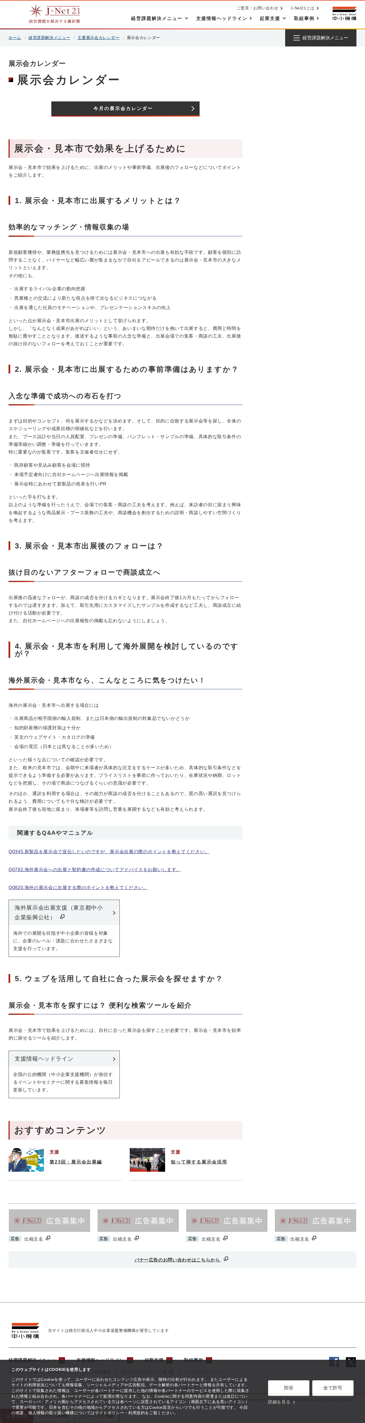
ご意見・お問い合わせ (257, 8)
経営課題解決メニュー (49, 37)
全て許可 (332, 1387)
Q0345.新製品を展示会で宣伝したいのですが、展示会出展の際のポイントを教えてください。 (109, 851)
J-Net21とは (303, 8)
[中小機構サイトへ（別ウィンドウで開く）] (344, 13)
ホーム (15, 37)
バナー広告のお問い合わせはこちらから (178, 1259)
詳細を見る (279, 1401)
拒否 (288, 1387)
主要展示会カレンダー (98, 37)
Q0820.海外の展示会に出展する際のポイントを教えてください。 (78, 887)
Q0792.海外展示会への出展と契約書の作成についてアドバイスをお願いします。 (95, 869)
